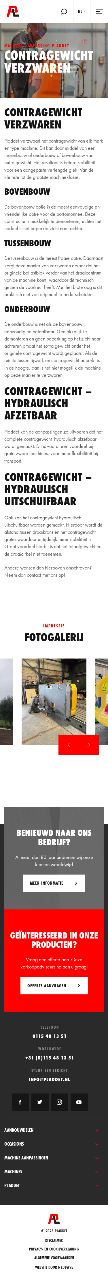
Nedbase (65, 1267)
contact (34, 575)
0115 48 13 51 (50, 1036)
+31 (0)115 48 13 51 (49, 1057)
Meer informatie (46, 883)
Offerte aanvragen (46, 986)
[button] (68, 745)
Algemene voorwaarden (54, 1258)
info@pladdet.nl (49, 1079)
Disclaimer (54, 1240)
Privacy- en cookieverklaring (54, 1249)
